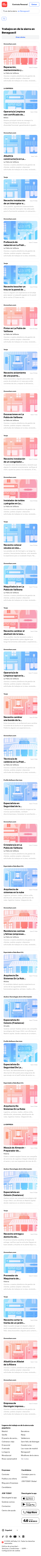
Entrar (34, 4)
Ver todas (25, 1459)
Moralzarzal (6, 1455)
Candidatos (6, 1487)
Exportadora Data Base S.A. (14, 866)
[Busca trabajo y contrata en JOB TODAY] (4, 4)
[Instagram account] (7, 1537)
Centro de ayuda (9, 1510)
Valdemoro (25, 1438)
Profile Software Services (13, 780)
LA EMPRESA (8, 88)
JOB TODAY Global (29, 1481)
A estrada (6, 1448)
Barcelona (25, 1431)
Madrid (5, 1431)
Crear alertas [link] (20, 37)
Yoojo (6, 177)
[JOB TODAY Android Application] (28, 1504)
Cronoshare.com (10, 44)
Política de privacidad (10, 1546)
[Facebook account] (11, 1537)
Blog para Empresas (10, 1483)
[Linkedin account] (23, 1537)
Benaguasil (25, 1452)
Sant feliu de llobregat (30, 1442)
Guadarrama (26, 1445)
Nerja (23, 1435)
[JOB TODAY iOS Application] (28, 1498)
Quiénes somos (8, 1502)
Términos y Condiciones (10, 1548)
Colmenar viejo (8, 1442)
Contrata (5, 1474)
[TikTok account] (3, 1537)
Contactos (6, 1506)
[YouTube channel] (15, 1537)
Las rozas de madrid (29, 1448)
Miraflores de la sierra (30, 1455)
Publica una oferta (9, 1479)
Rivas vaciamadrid (9, 1459)
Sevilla (4, 1435)
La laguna (6, 1452)
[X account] (19, 1537)
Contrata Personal (20, 4)
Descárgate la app (9, 1497)
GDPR (24, 1548)
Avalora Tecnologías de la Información (18, 997)
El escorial (6, 1445)
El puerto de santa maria (9, 1438)
